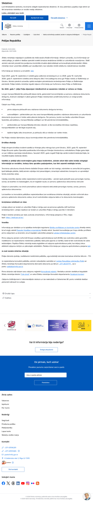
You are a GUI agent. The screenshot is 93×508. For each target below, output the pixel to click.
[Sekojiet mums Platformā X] (8, 483)
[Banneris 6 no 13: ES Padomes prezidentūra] (12, 325)
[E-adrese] (6, 462)
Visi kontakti (13, 469)
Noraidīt (13, 18)
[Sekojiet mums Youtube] (23, 483)
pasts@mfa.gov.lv (11, 455)
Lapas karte (6, 431)
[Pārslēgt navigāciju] (89, 26)
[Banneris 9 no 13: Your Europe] (81, 325)
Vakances (5, 400)
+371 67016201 (10, 447)
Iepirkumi (5, 404)
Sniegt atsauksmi (46, 350)
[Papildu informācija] (19, 451)
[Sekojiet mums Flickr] (32, 483)
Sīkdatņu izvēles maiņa (10, 435)
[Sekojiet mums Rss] (37, 483)
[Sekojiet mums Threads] (13, 483)
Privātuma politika (8, 424)
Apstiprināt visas (37, 18)
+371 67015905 (10, 451)
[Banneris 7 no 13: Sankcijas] (35, 325)
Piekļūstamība (7, 428)
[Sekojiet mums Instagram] (27, 483)
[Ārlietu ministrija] (14, 26)
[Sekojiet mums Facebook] (3, 483)
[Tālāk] (88, 325)
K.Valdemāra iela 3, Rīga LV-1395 (17, 458)
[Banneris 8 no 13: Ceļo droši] (58, 325)
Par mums (6, 408)
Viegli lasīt (5, 420)
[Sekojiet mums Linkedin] (18, 483)
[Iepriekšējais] (4, 325)
